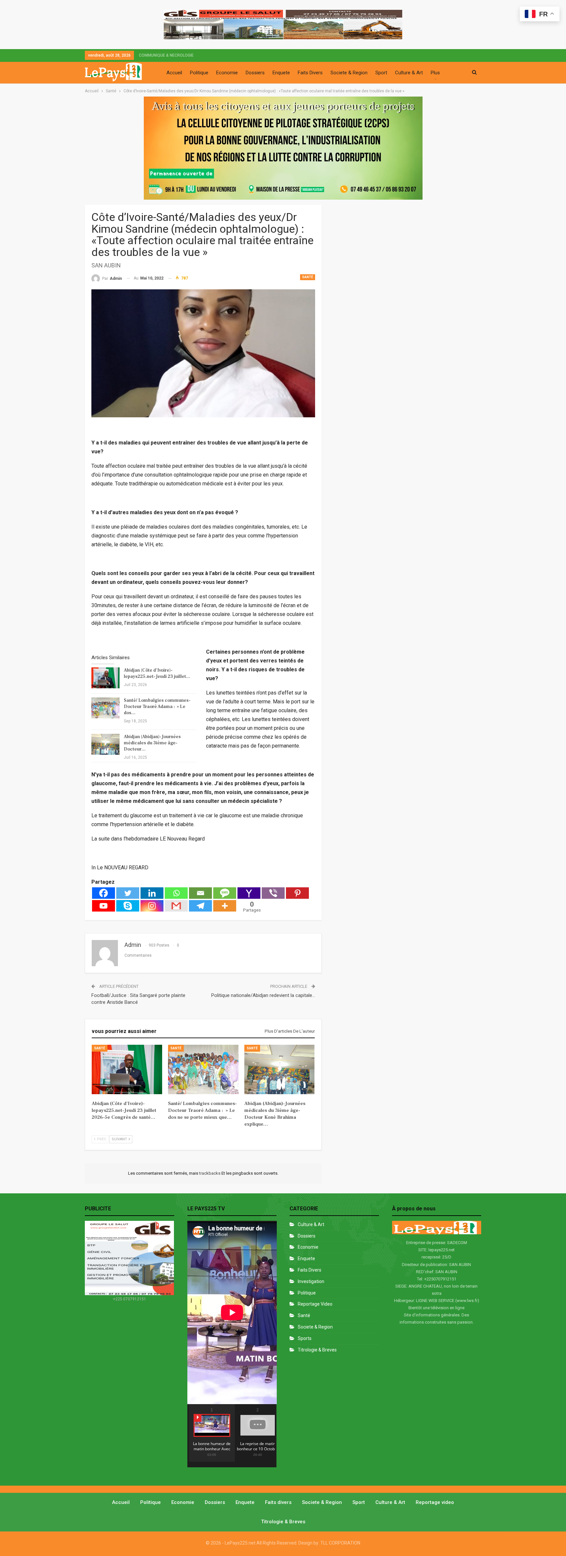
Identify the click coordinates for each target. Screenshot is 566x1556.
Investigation (311, 1281)
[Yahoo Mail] (248, 893)
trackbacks (210, 1173)
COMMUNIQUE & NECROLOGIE (166, 55)
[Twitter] (127, 893)
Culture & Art (409, 73)
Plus (435, 73)
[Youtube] (103, 906)
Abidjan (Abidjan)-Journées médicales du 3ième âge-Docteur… (152, 743)
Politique (199, 73)
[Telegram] (200, 906)
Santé (307, 277)
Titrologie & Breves (317, 1349)
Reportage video (435, 1502)
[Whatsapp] (176, 893)
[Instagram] (152, 906)
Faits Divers (310, 73)
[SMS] (224, 893)
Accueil (174, 73)
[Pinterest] (297, 893)
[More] (224, 906)
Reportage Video (315, 1304)
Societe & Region (349, 73)
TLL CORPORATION (340, 1543)
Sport (381, 73)
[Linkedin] (152, 893)
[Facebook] (103, 893)
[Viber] (273, 893)
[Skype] (127, 906)
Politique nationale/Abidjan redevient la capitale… (263, 995)
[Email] (200, 893)
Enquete (281, 73)
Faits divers (309, 1270)
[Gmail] (176, 906)
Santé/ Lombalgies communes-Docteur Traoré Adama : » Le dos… (157, 706)
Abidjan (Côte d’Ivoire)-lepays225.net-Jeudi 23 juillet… (157, 673)
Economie (227, 73)
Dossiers (255, 73)
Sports (304, 1338)
